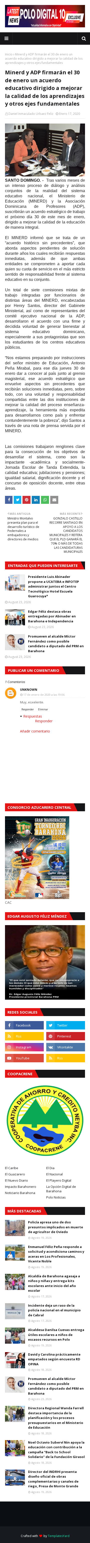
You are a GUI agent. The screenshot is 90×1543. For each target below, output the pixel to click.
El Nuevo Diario (16, 1180)
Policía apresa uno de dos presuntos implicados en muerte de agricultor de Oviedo (55, 1227)
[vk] (65, 1047)
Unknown (28, 689)
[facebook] (24, 1025)
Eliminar (43, 709)
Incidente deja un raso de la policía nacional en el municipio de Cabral (54, 1310)
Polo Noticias (56, 1197)
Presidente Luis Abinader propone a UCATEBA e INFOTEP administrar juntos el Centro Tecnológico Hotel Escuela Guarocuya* (53, 586)
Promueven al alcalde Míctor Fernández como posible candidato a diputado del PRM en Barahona (56, 643)
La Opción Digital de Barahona (61, 1188)
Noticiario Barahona (20, 1193)
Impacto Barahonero (20, 1186)
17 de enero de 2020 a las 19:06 (43, 694)
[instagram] (24, 1047)
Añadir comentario (35, 731)
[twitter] (65, 1025)
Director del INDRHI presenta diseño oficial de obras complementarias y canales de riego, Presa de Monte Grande (53, 1479)
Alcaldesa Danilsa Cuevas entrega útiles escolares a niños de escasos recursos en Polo (56, 1335)
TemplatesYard (59, 1536)
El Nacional (54, 1174)
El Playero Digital (58, 1180)
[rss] (24, 1036)
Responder (28, 709)
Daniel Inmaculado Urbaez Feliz (30, 114)
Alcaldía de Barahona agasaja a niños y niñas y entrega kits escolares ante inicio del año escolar (54, 1283)
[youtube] (24, 1058)
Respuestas (32, 716)
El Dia (50, 1168)
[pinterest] (65, 1036)
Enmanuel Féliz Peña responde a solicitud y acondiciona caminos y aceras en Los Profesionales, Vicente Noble (56, 1254)
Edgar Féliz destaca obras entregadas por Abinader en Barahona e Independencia (52, 616)
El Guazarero (15, 1174)
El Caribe (11, 1168)
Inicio (8, 54)
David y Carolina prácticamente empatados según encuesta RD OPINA (54, 1359)
